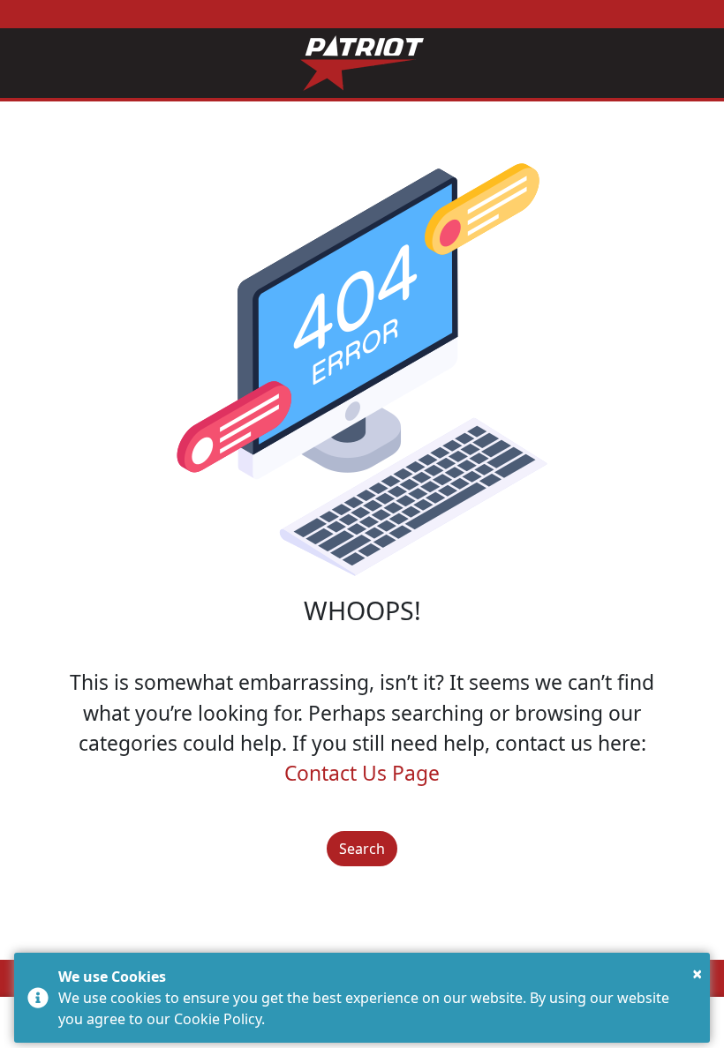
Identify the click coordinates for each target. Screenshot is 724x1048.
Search (362, 848)
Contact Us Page (362, 773)
